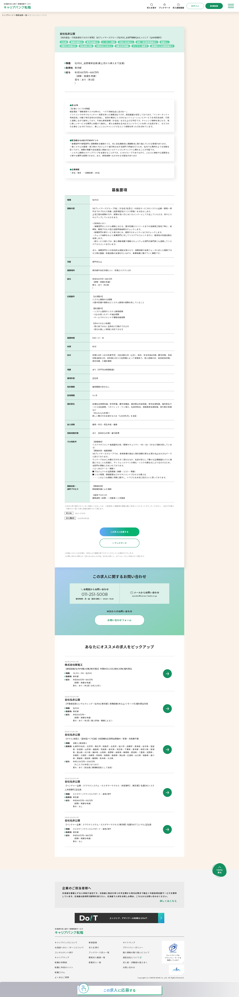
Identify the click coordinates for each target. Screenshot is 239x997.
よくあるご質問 (62, 977)
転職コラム (60, 972)
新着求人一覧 (95, 962)
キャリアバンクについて (66, 942)
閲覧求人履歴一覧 (97, 957)
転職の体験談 (61, 962)
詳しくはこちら (168, 900)
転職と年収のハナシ (64, 967)
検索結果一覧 (21, 15)
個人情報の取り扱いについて (136, 952)
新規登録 (93, 942)
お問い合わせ (129, 967)
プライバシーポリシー (133, 947)
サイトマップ (129, 942)
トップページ (8, 15)
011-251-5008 (95, 594)
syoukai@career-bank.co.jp (144, 596)
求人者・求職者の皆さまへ (135, 962)
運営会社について (131, 957)
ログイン (195, 6)
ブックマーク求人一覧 (99, 952)
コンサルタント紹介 (64, 952)
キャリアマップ (62, 957)
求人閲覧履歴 (178, 7)
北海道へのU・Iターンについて (69, 947)
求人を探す (151, 7)
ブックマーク (164, 7)
